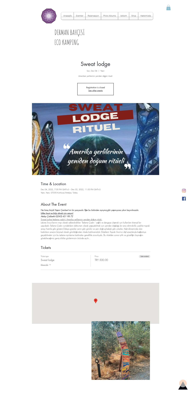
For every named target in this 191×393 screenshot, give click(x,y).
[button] (168, 7)
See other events (95, 90)
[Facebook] (184, 199)
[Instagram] (184, 191)
